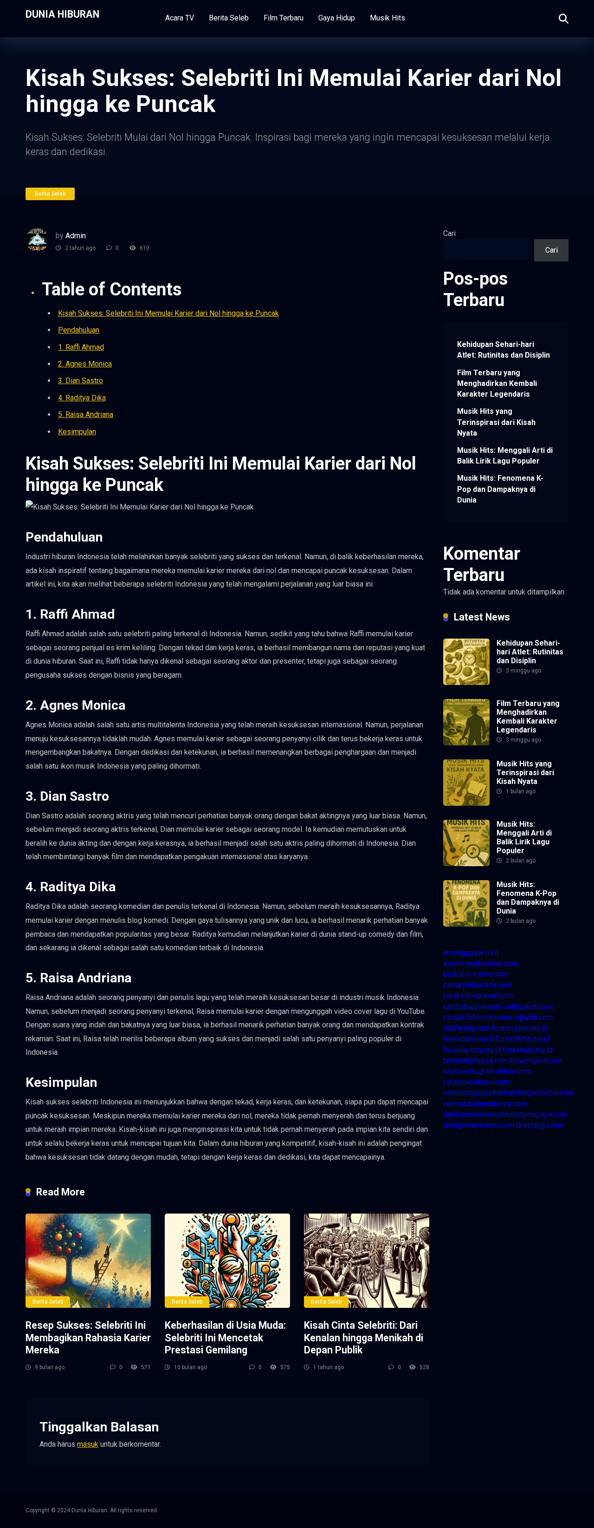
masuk (87, 1444)
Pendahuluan (78, 330)
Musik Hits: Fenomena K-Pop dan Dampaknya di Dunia (500, 489)
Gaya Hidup (336, 17)
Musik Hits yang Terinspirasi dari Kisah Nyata (496, 422)
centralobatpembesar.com (485, 1103)
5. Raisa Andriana (85, 414)
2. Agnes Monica (85, 363)
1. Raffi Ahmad (81, 347)
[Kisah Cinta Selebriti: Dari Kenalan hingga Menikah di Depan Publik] (366, 1261)
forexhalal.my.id (528, 1049)
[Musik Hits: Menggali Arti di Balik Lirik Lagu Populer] (466, 863)
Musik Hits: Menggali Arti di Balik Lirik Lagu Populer (505, 455)
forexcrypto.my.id (519, 1028)
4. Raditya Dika (82, 397)
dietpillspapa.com (539, 1114)
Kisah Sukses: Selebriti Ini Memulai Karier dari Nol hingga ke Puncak (168, 313)
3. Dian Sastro (80, 380)
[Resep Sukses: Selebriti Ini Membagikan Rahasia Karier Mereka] (88, 1261)
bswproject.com (536, 1060)
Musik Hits (387, 17)
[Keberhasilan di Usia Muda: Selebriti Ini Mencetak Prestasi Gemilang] (227, 1261)
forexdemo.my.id (522, 1038)
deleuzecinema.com (475, 1114)
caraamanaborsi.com (476, 1081)
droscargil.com (540, 1125)
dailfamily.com (466, 1028)
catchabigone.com (472, 1006)
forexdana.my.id (468, 1038)
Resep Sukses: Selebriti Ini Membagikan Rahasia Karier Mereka (88, 1337)
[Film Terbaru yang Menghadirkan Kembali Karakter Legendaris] (466, 742)
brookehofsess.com (476, 1060)
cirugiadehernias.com (477, 1017)
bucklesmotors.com (475, 974)
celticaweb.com (529, 1006)
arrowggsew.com (470, 952)
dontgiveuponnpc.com (478, 1125)
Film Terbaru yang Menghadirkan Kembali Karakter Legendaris (497, 383)
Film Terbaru (283, 17)
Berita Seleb (229, 17)
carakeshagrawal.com (478, 995)
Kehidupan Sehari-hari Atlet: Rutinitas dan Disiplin (503, 349)
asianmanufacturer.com (480, 963)
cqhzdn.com (533, 1017)
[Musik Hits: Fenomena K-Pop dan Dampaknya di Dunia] (466, 924)
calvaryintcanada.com (477, 984)
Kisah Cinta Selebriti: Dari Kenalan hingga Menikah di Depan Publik (363, 1337)
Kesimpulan (77, 431)
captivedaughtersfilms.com (487, 1071)
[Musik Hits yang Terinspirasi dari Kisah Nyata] (466, 803)
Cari (449, 233)
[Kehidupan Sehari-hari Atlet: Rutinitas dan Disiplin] (466, 682)
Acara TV (179, 17)
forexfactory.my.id (472, 1049)
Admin (75, 235)
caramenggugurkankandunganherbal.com (508, 1092)
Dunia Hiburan (62, 13)
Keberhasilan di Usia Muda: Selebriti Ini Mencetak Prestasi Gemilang (225, 1337)
